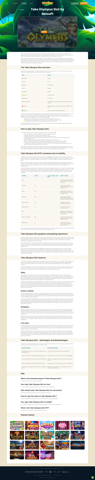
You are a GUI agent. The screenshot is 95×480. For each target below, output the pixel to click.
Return (22, 9)
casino (49, 156)
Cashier (31, 3)
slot (48, 117)
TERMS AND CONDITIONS (39, 468)
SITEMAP (55, 468)
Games (24, 3)
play (42, 248)
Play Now (13, 424)
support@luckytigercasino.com (44, 475)
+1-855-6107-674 (57, 475)
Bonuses (15, 3)
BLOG (32, 468)
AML (63, 468)
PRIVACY (59, 468)
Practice (20, 424)
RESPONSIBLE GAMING (48, 468)
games (70, 355)
